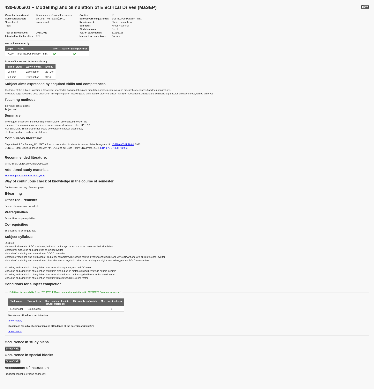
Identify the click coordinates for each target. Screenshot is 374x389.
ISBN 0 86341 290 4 (123, 144)
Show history (15, 320)
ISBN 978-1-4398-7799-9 (113, 148)
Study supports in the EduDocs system (25, 175)
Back (365, 6)
